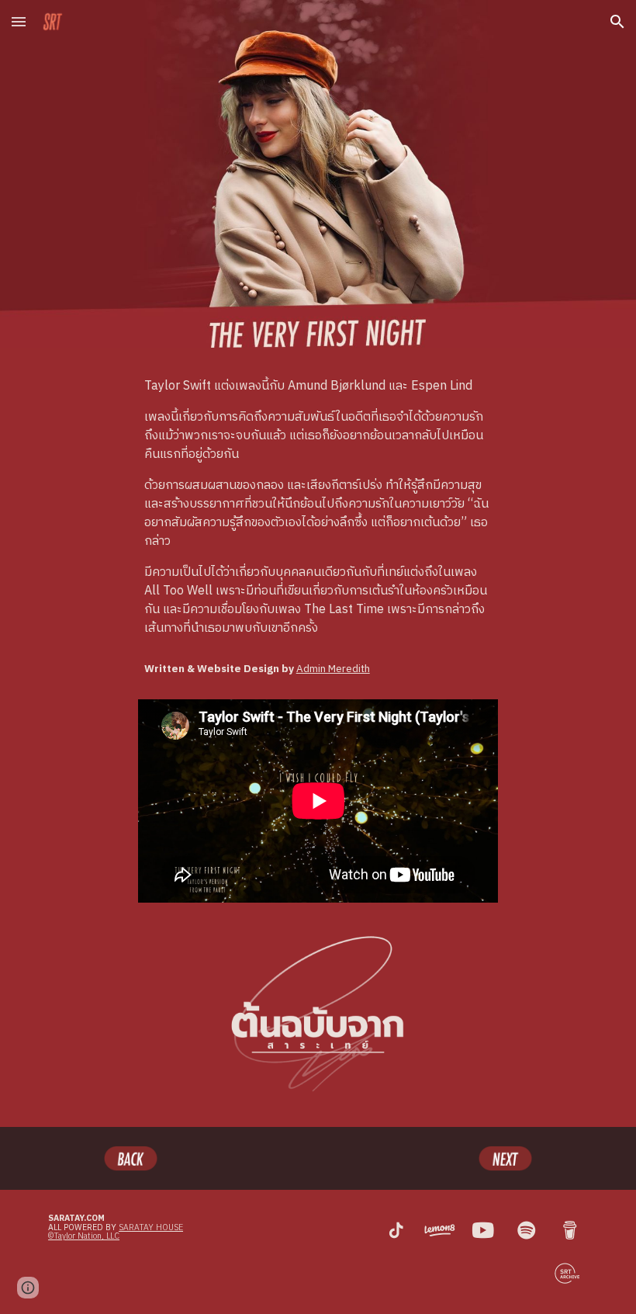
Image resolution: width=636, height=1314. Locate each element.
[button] (18, 21)
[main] (318, 507)
